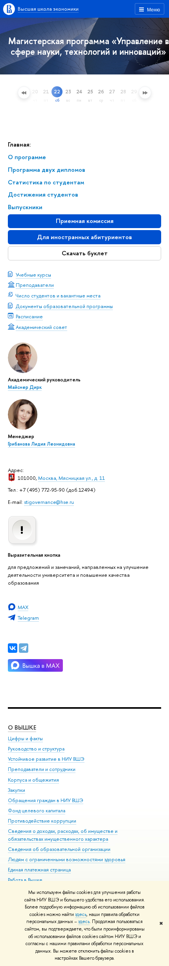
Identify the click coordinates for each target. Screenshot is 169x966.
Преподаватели (35, 284)
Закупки (16, 790)
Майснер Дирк (25, 387)
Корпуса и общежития (33, 780)
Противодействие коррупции (42, 820)
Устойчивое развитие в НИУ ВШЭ (46, 759)
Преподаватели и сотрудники (41, 769)
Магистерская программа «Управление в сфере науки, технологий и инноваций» (88, 46)
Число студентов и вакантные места (58, 295)
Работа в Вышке (25, 880)
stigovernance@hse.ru (49, 501)
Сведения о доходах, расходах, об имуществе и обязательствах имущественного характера (63, 835)
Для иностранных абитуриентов (84, 237)
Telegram (28, 617)
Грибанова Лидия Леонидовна (41, 444)
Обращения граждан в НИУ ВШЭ (45, 800)
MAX (23, 607)
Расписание (29, 316)
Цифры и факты (25, 738)
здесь (80, 914)
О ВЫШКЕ (22, 727)
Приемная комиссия (85, 221)
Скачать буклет (85, 253)
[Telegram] (23, 648)
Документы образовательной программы (64, 306)
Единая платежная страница (39, 869)
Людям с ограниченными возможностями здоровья (66, 859)
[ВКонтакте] (12, 648)
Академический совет (41, 327)
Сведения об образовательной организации (59, 849)
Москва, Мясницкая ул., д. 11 (71, 477)
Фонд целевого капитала (36, 810)
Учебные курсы (33, 274)
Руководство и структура (36, 748)
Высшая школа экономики (48, 8)
